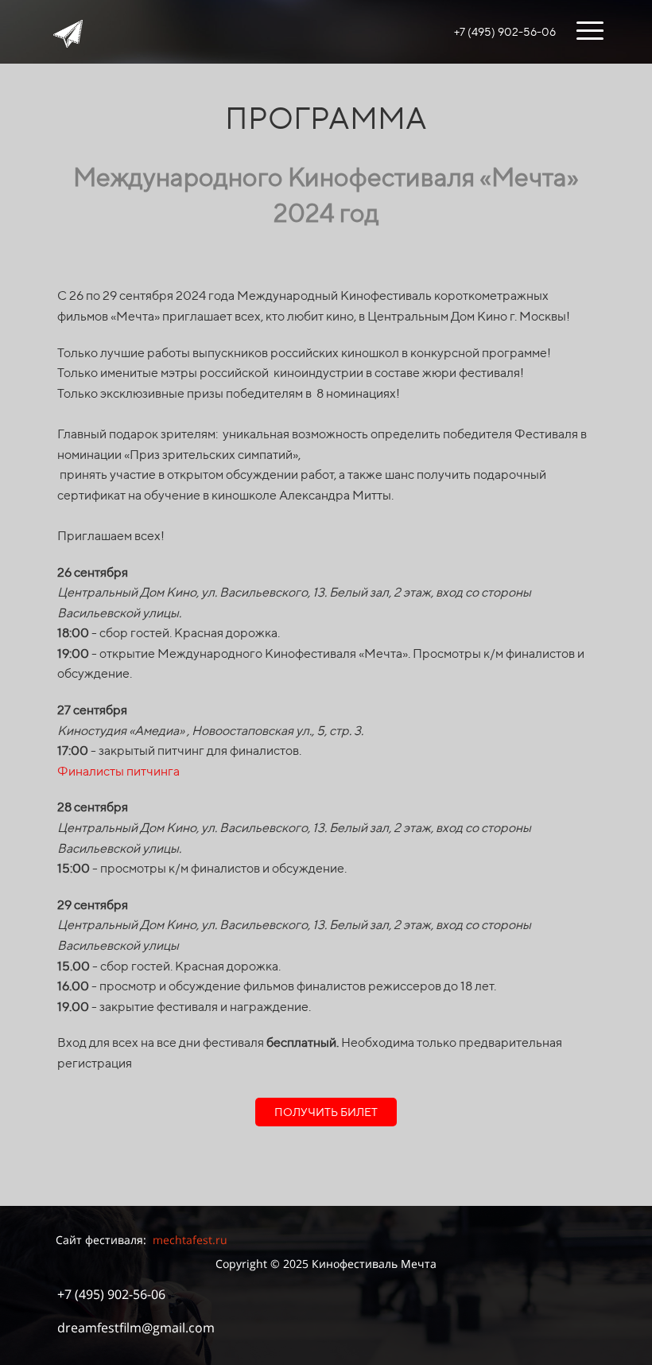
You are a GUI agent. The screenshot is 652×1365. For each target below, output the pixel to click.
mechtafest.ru (190, 1239)
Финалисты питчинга (118, 771)
